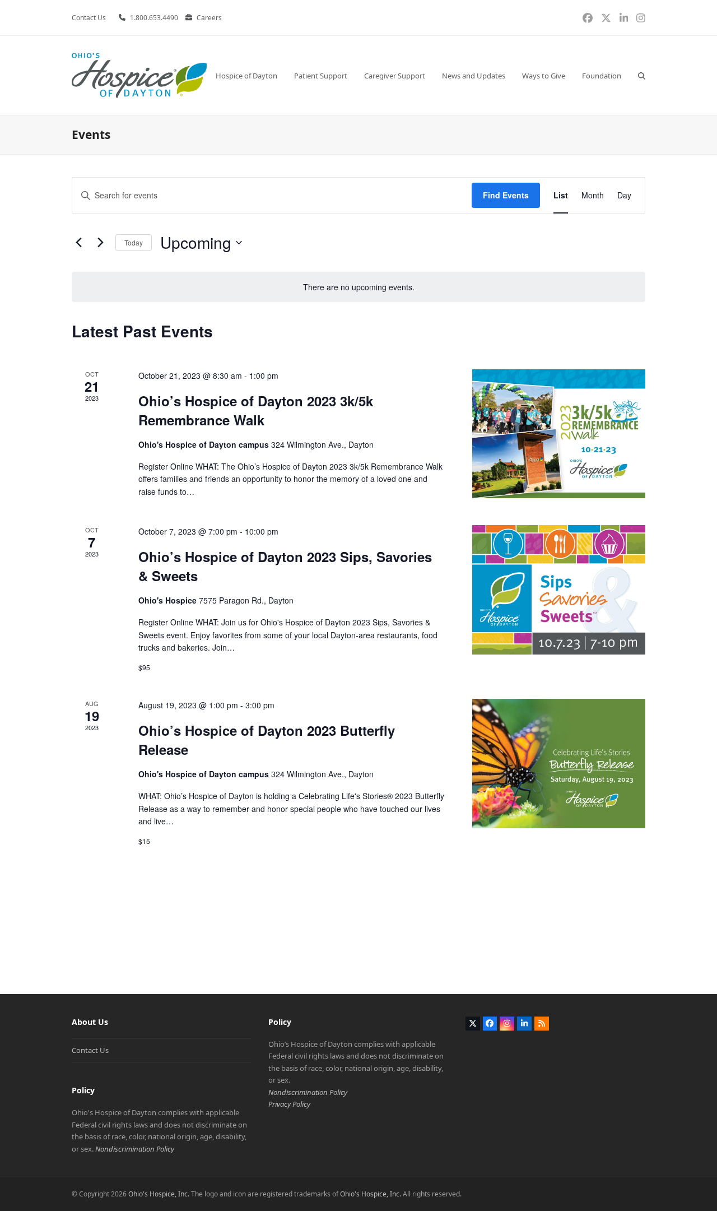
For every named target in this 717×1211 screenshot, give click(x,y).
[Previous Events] (78, 242)
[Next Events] (100, 242)
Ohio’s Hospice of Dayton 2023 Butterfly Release (266, 740)
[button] (642, 75)
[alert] (358, 287)
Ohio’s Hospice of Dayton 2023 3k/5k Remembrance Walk (255, 410)
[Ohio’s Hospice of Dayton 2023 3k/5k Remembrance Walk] (558, 433)
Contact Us (90, 1050)
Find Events (506, 195)
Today (133, 242)
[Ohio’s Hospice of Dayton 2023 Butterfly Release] (558, 763)
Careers (209, 17)
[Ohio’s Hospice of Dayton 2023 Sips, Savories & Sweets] (558, 589)
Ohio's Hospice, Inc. (158, 1194)
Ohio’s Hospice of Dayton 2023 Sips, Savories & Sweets (285, 566)
